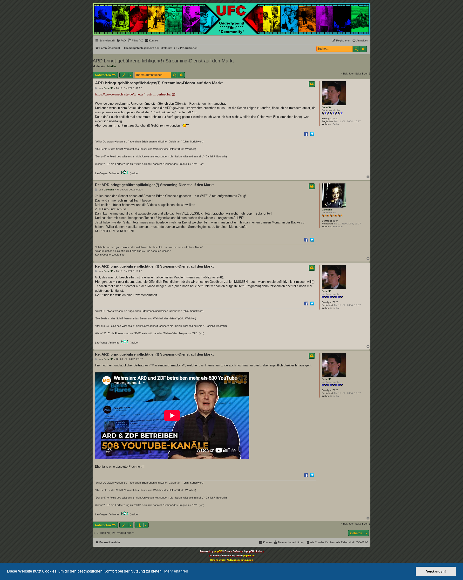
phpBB (218, 551)
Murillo (111, 66)
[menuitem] (121, 40)
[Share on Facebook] (306, 134)
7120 (335, 118)
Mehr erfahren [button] (176, 571)
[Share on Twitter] (312, 134)
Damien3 (327, 209)
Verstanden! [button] (436, 571)
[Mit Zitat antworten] (312, 84)
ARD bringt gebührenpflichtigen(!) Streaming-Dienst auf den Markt (163, 60)
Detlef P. (326, 107)
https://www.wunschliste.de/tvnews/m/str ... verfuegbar (133, 94)
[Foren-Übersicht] (231, 19)
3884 (335, 220)
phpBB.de (249, 555)
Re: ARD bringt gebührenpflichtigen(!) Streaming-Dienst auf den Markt (154, 185)
